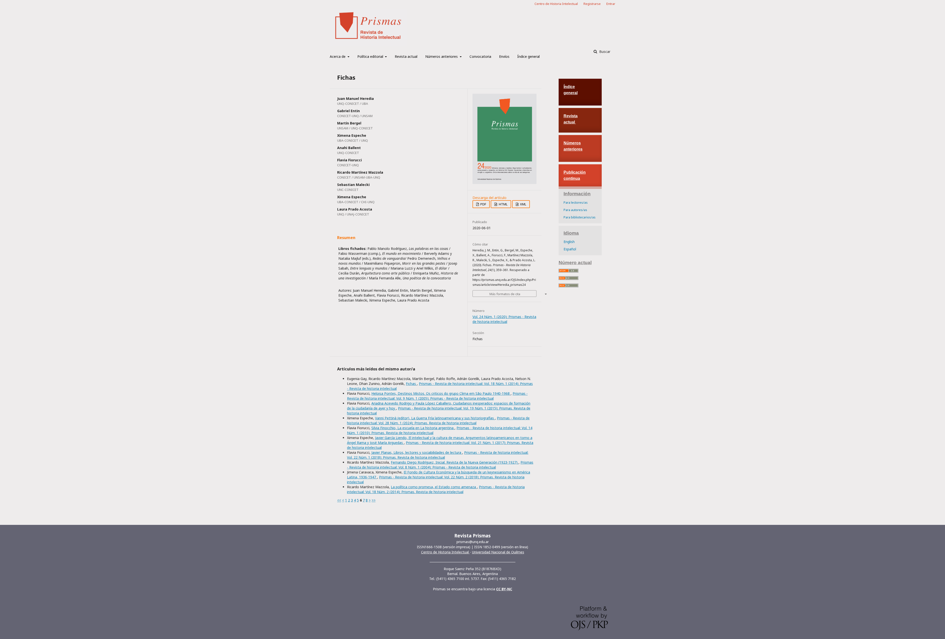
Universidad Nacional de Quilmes (498, 552)
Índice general (528, 56)
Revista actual (406, 56)
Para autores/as (575, 210)
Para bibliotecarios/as (580, 217)
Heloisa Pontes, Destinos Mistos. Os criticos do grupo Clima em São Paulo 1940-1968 (441, 393)
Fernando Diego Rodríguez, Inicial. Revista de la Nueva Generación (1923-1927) (455, 462)
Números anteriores (442, 56)
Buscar (604, 51)
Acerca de (338, 56)
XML (522, 204)
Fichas (411, 383)
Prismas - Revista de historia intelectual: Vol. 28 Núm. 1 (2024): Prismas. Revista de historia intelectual (438, 420)
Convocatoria (480, 56)
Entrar (610, 3)
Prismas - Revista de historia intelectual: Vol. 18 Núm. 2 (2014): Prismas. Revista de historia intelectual (436, 489)
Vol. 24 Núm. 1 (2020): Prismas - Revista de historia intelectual (504, 319)
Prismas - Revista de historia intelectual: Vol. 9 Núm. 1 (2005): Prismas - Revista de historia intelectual (437, 396)
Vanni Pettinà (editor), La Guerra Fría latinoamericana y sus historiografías (435, 418)
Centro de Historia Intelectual (556, 3)
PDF (483, 204)
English (569, 241)
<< (339, 500)
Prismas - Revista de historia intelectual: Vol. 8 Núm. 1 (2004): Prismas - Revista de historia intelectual (440, 465)
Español (570, 249)
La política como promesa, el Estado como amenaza (434, 487)
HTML (502, 204)
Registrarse (592, 3)
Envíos (504, 56)
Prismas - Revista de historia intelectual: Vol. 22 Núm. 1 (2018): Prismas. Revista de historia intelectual (437, 455)
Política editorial (370, 56)
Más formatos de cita (504, 294)
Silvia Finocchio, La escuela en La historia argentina (413, 428)
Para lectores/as (576, 202)
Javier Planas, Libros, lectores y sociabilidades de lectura (416, 452)
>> (374, 500)
